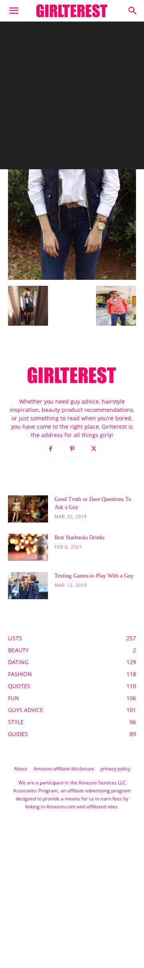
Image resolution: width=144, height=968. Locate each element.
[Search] (133, 11)
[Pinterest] (72, 449)
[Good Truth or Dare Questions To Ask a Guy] (28, 509)
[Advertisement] (72, 97)
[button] (13, 11)
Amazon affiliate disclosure (64, 768)
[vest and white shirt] (72, 277)
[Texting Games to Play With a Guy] (28, 586)
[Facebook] (50, 449)
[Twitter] (94, 449)
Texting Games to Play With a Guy (94, 576)
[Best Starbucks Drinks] (28, 547)
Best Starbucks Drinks (79, 537)
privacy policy (115, 768)
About (20, 768)
